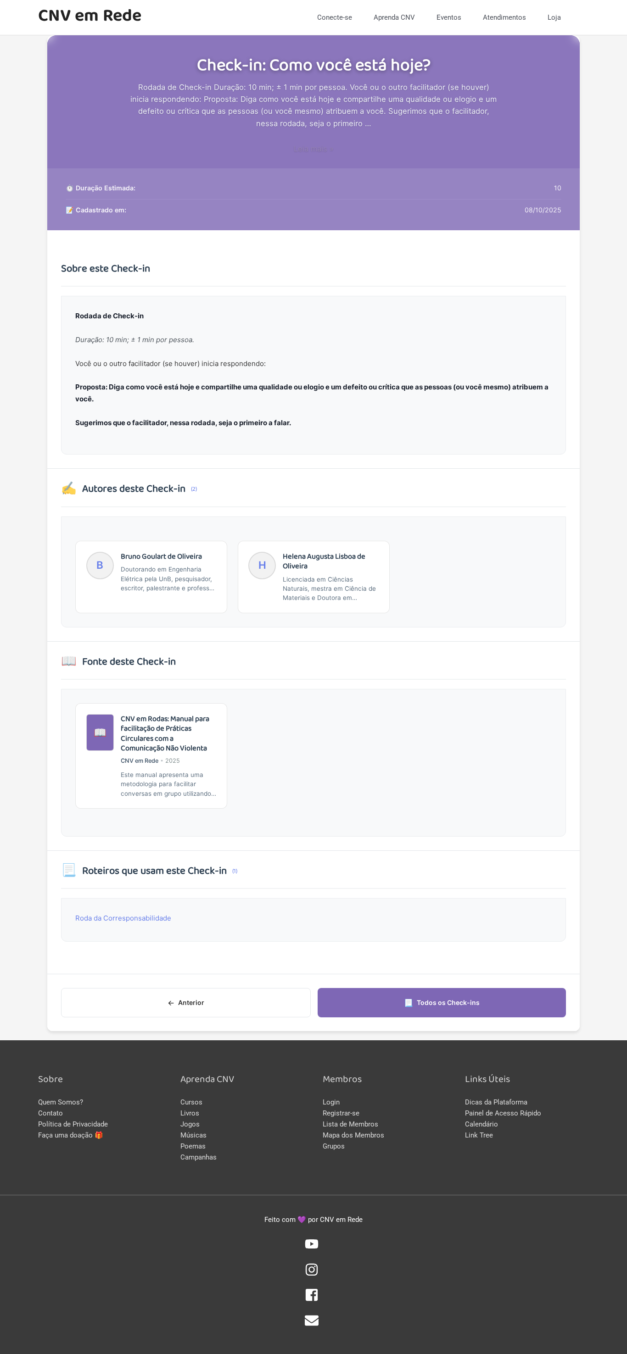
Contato (50, 1113)
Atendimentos (504, 17)
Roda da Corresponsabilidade (123, 918)
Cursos (191, 1102)
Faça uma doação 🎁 (70, 1135)
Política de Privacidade (73, 1124)
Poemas (193, 1146)
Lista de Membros (350, 1124)
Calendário (481, 1124)
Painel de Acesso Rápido (503, 1113)
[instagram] (313, 1274)
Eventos (449, 17)
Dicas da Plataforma (496, 1102)
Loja (554, 17)
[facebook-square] (313, 1299)
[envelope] (313, 1325)
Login (331, 1102)
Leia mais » (314, 148)
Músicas (193, 1135)
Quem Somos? (60, 1102)
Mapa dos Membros (353, 1135)
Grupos (334, 1146)
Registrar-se (341, 1113)
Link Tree (479, 1135)
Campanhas (198, 1157)
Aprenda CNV (394, 17)
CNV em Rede (89, 17)
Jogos (190, 1124)
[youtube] (313, 1248)
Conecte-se (334, 17)
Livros (189, 1113)
